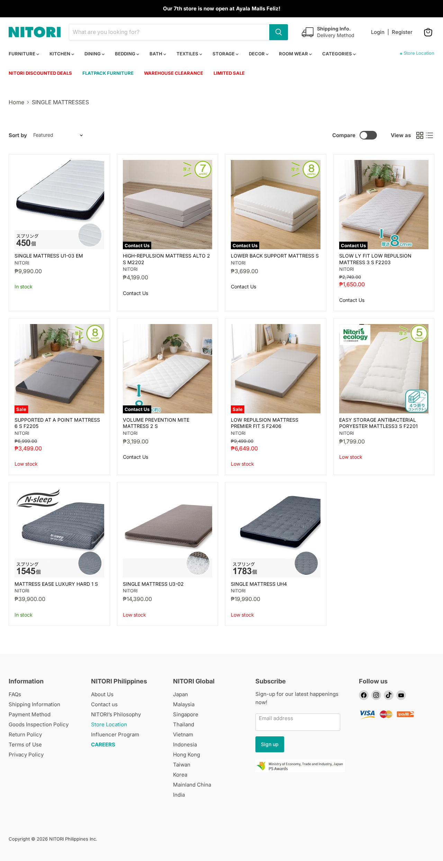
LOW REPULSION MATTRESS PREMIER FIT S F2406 (264, 423)
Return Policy (25, 734)
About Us (102, 694)
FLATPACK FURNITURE (108, 73)
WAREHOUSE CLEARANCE (173, 73)
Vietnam (183, 734)
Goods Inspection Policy (39, 724)
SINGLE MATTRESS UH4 (259, 584)
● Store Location (417, 53)
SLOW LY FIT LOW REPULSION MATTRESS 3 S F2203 (375, 259)
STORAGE (224, 53)
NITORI (22, 263)
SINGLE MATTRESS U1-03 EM (49, 256)
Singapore (185, 714)
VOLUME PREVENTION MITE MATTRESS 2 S (156, 423)
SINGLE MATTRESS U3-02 (153, 584)
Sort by (18, 135)
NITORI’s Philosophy (116, 714)
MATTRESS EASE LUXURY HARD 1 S (56, 584)
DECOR (257, 53)
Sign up (270, 744)
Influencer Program (115, 734)
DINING (93, 53)
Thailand (183, 724)
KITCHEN (60, 53)
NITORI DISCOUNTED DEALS (40, 73)
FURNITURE (22, 53)
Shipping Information (34, 704)
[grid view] (420, 135)
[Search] (278, 32)
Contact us (104, 704)
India (179, 794)
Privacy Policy (26, 754)
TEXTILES (188, 53)
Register (402, 32)
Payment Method (30, 714)
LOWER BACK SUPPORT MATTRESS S (275, 256)
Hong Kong (186, 754)
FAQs (15, 694)
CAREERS (103, 744)
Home (16, 102)
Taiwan (181, 764)
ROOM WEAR (294, 53)
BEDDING (125, 53)
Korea (180, 774)
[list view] (429, 135)
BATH (156, 53)
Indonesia (185, 744)
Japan (180, 694)
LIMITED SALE (229, 73)
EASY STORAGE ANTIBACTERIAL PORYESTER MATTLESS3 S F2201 (378, 423)
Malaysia (184, 704)
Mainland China (192, 784)
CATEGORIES (337, 53)
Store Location (109, 724)
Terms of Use (25, 744)
